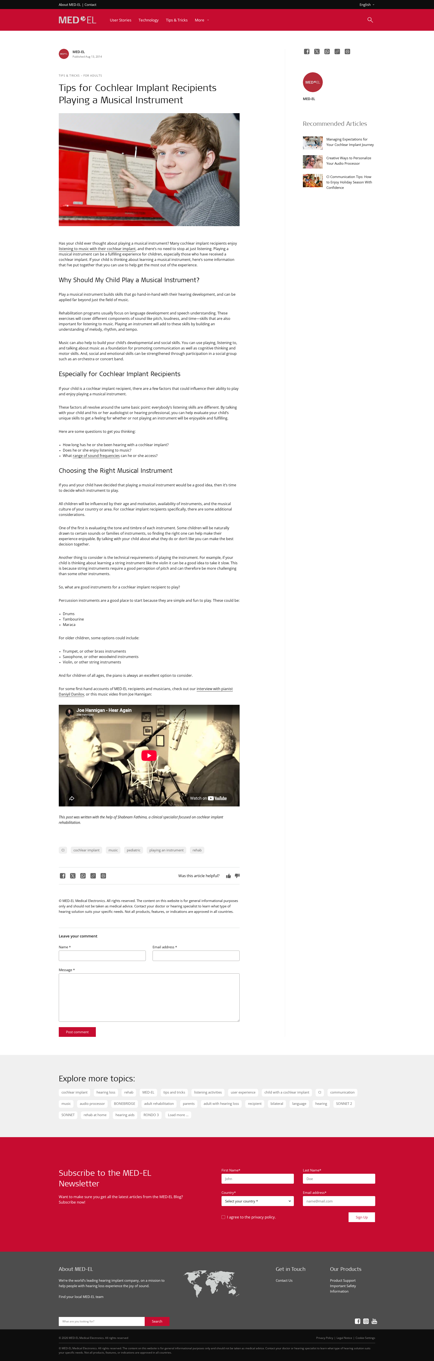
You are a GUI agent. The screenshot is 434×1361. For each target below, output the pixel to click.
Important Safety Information (343, 1288)
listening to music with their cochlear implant (97, 248)
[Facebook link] (356, 1321)
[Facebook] (62, 875)
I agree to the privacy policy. (251, 1217)
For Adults (92, 75)
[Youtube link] (372, 1321)
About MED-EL (70, 4)
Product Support (343, 1280)
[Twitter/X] (72, 875)
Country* (229, 1192)
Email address (165, 947)
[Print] (102, 875)
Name (65, 947)
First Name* (231, 1170)
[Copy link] (92, 875)
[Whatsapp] (82, 875)
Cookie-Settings (365, 1338)
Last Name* (312, 1170)
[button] (202, 20)
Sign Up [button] (362, 1217)
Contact (90, 4)
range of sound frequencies (96, 455)
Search (157, 1321)
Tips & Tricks (70, 75)
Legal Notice (344, 1338)
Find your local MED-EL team (81, 1296)
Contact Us (284, 1280)
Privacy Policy (324, 1338)
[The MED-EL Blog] (77, 20)
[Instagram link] (364, 1321)
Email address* (314, 1192)
